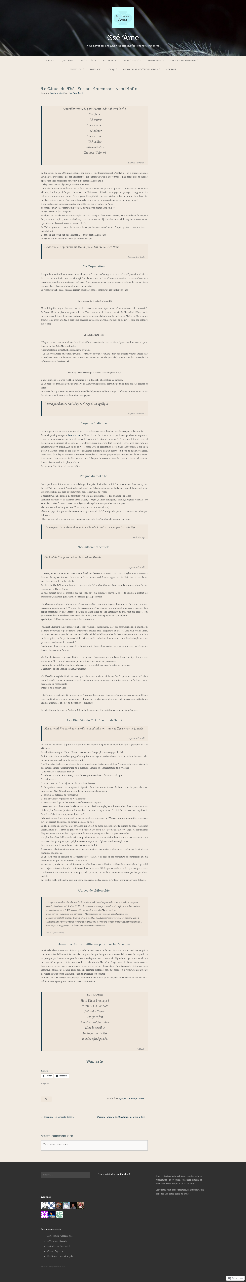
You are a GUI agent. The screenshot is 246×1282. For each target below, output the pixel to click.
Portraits (95, 69)
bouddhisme (74, 435)
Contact (171, 69)
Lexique (112, 69)
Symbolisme (154, 60)
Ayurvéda (123, 1098)
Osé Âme (123, 37)
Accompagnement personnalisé (141, 69)
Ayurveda (108, 60)
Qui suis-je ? (67, 60)
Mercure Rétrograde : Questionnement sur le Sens (121, 1117)
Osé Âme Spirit (76, 93)
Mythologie (77, 69)
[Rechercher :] (65, 1175)
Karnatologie (131, 60)
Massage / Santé (136, 1098)
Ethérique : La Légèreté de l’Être (59, 1117)
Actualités (87, 60)
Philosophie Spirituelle (184, 60)
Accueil (50, 60)
